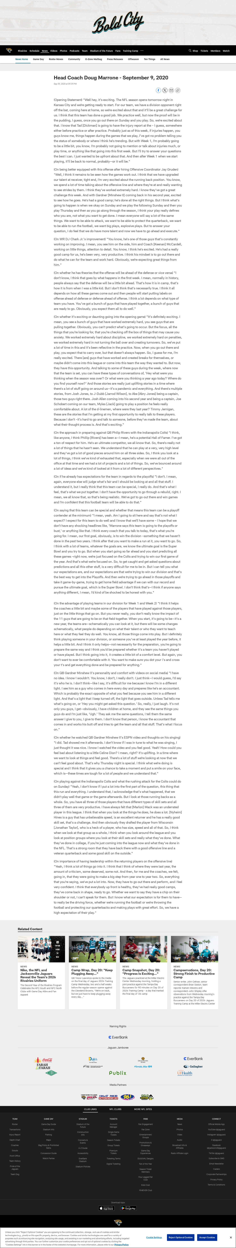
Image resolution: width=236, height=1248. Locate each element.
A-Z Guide (83, 1148)
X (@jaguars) (216, 1140)
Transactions (14, 1129)
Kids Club (145, 1185)
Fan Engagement (145, 1124)
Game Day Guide (48, 1124)
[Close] (230, 1237)
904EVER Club (145, 1190)
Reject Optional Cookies (181, 1237)
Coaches (15, 1145)
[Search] (190, 50)
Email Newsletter (216, 1163)
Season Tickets (113, 1140)
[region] (118, 1237)
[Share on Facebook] (158, 92)
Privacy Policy (216, 1179)
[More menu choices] (142, 50)
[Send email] (171, 92)
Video (179, 1134)
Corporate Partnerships (216, 1174)
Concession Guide (49, 1153)
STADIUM (83, 1119)
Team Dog (15, 1174)
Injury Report (14, 1134)
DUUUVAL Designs (145, 1158)
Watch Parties (49, 1158)
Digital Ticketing (113, 1164)
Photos (180, 1129)
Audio (179, 1140)
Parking (48, 1134)
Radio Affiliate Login (179, 1153)
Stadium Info (48, 1129)
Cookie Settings (154, 1237)
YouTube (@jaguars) (216, 1129)
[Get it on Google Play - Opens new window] (128, 1210)
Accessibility (83, 1153)
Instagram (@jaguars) (216, 1134)
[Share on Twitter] (164, 92)
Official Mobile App (216, 1124)
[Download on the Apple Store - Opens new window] (106, 1208)
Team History (15, 1161)
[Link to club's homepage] (9, 50)
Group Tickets (114, 1145)
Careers (216, 1169)
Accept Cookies (207, 1237)
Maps (48, 1140)
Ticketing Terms (113, 1158)
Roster (15, 1124)
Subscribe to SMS (216, 1158)
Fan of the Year (145, 1164)
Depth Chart (15, 1140)
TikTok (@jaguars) (216, 1153)
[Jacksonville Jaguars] (118, 1223)
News (179, 1124)
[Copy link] (177, 90)
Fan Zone (145, 1129)
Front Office (15, 1156)
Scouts (15, 1150)
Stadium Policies (83, 1166)
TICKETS (113, 1119)
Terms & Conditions (216, 1184)
